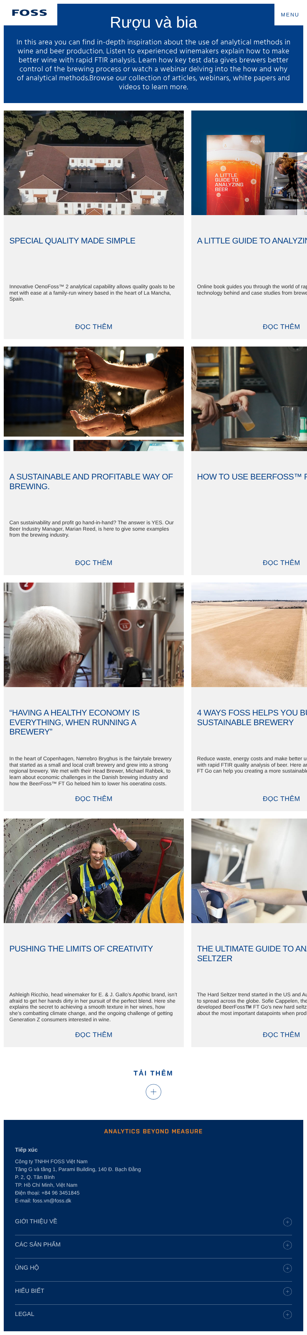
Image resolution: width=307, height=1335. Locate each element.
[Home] (29, 12)
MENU (290, 15)
